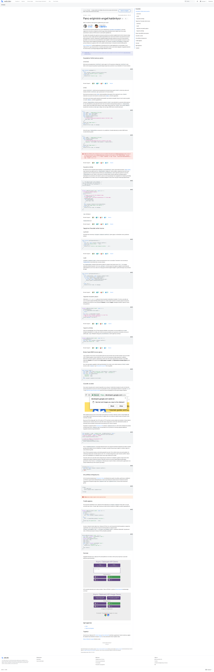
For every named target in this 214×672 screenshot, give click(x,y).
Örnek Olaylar (55, 1)
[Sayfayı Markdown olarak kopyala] (126, 19)
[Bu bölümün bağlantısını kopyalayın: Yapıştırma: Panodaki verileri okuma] (105, 228)
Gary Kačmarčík (106, 635)
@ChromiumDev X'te (158, 659)
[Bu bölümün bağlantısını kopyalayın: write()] (88, 88)
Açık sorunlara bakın (40, 661)
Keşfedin (23, 1)
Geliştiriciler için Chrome (100, 659)
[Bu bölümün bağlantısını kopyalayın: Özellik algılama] (93, 501)
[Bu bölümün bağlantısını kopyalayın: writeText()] (90, 62)
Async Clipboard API (87, 45)
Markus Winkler (86, 639)
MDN (86, 626)
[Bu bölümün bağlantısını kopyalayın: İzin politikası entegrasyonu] (100, 474)
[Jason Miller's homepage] (91, 27)
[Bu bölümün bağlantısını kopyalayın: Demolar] (89, 553)
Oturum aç (210, 1)
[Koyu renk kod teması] (131, 69)
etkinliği (127, 169)
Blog (49, 1)
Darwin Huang (98, 635)
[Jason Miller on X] (88, 27)
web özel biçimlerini (126, 52)
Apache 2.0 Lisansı (119, 648)
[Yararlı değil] (130, 15)
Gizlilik (6, 669)
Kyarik (100, 636)
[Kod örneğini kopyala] (132, 69)
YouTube (156, 661)
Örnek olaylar (98, 662)
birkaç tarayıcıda (118, 589)
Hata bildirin (39, 659)
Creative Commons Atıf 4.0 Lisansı (101, 648)
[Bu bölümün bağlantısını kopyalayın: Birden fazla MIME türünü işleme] (103, 352)
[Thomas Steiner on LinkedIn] (101, 27)
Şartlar (2, 669)
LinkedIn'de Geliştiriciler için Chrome (161, 662)
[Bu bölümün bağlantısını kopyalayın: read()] (87, 258)
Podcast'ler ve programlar (100, 664)
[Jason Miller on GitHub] (90, 27)
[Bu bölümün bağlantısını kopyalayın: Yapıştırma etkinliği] (94, 328)
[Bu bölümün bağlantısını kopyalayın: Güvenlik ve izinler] (95, 383)
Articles (3, 5)
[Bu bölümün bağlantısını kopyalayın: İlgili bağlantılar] (93, 623)
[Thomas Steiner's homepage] (106, 27)
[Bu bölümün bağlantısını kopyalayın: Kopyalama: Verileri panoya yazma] (104, 58)
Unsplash (92, 639)
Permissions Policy (100, 478)
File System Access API (101, 365)
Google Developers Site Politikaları (89, 650)
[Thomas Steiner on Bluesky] (104, 27)
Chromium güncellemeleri (100, 661)
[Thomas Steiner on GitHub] (99, 27)
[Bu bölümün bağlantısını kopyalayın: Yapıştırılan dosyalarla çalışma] (99, 296)
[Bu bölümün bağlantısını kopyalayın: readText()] (89, 232)
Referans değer (30, 1)
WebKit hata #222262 (119, 153)
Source (111, 83)
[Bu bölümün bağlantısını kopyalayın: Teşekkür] (90, 631)
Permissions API (99, 425)
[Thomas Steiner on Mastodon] (103, 27)
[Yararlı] (128, 15)
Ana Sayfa (85, 15)
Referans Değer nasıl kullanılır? (41, 1)
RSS (155, 664)
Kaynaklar (17, 1)
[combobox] (189, 1)
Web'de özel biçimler (89, 628)
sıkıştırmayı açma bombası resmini (93, 390)
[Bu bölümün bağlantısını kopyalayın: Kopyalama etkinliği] (94, 167)
